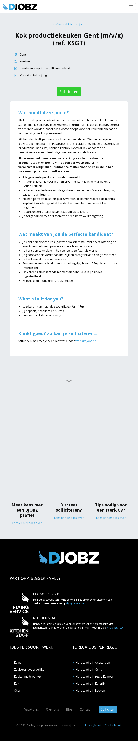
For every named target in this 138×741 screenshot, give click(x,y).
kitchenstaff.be (115, 627)
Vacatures (31, 709)
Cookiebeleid (113, 725)
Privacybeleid (93, 725)
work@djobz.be (85, 341)
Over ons (52, 709)
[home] (20, 6)
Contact (86, 709)
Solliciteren (69, 91)
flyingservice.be (75, 603)
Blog (69, 709)
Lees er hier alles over (27, 523)
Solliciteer (108, 709)
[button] (131, 6)
